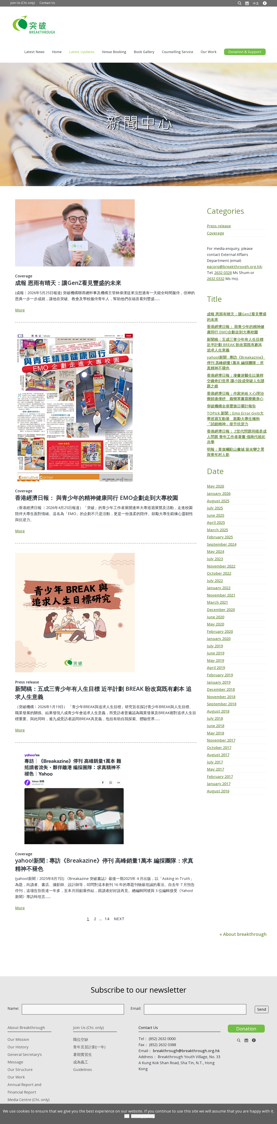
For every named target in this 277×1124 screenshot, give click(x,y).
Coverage (23, 276)
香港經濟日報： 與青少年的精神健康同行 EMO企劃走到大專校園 (96, 498)
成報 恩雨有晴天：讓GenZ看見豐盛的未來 (68, 283)
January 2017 (218, 783)
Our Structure (20, 1069)
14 (107, 918)
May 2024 (215, 551)
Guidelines (82, 1069)
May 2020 (215, 624)
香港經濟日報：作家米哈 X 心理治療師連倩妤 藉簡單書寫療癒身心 (235, 396)
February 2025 (220, 537)
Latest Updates (81, 51)
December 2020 (221, 609)
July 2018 (215, 718)
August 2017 (218, 754)
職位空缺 (80, 1039)
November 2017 (221, 740)
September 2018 (221, 703)
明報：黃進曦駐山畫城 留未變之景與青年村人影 (235, 452)
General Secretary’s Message (25, 1058)
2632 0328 (223, 272)
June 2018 (215, 725)
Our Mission (18, 1039)
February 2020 (220, 631)
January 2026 (218, 493)
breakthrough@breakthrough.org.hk (186, 1050)
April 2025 (216, 522)
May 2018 (215, 733)
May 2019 (215, 660)
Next (119, 918)
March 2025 (217, 529)
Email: (136, 1008)
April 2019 (216, 667)
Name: (13, 1008)
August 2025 (218, 500)
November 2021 (221, 595)
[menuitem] (256, 3)
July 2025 (215, 508)
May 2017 (215, 769)
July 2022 (215, 580)
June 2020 (215, 616)
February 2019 (220, 674)
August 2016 (218, 791)
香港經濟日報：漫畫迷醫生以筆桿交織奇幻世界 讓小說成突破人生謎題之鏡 (235, 381)
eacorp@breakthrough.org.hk (234, 266)
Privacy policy (143, 1116)
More (20, 310)
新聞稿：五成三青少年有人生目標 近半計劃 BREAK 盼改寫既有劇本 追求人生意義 (103, 693)
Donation (246, 1028)
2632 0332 (215, 278)
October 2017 (219, 747)
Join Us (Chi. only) (22, 3)
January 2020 (218, 638)
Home (57, 51)
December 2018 (221, 689)
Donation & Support (244, 51)
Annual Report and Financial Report (24, 1088)
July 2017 (215, 762)
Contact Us (47, 3)
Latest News (34, 51)
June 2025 (215, 515)
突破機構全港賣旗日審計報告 (231, 406)
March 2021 (217, 602)
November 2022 (221, 566)
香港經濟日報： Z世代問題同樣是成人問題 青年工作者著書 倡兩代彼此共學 (237, 436)
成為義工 (80, 1062)
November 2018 (221, 696)
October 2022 (219, 573)
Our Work (209, 51)
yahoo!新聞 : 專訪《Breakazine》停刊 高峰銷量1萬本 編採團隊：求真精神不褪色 (104, 864)
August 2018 (218, 711)
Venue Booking (114, 51)
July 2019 (215, 645)
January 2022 (218, 587)
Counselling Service (177, 51)
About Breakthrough (26, 1027)
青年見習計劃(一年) (89, 1046)
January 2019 (218, 682)
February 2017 (220, 776)
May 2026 (215, 486)
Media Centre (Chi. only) (29, 1099)
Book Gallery (144, 51)
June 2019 (215, 653)
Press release (27, 682)
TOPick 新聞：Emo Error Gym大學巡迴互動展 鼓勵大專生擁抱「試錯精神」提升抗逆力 (235, 418)
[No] (272, 1114)
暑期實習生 (82, 1054)
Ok (126, 1116)
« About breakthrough (243, 934)
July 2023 (215, 558)
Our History (18, 1046)
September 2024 (221, 544)
